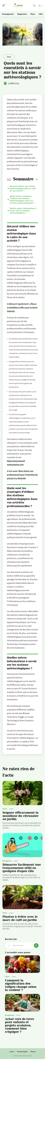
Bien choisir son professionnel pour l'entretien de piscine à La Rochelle (22, 475)
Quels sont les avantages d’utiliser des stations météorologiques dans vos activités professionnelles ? (22, 199)
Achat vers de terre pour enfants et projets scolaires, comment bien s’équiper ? (19, 1025)
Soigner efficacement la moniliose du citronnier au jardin (20, 816)
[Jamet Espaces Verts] (18, 5)
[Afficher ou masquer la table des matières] (36, 179)
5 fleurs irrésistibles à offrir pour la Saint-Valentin (22, 307)
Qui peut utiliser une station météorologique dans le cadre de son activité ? (23, 188)
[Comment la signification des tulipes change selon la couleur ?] (22, 964)
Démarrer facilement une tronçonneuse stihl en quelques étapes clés (21, 868)
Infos (9, 57)
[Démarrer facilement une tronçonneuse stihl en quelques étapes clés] (22, 845)
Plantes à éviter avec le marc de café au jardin (20, 918)
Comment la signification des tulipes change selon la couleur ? (20, 985)
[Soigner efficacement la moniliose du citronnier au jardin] (22, 793)
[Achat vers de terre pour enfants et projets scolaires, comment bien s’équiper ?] (22, 1003)
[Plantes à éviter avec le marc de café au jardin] (22, 897)
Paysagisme (7, 861)
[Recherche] (34, 6)
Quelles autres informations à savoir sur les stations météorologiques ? (23, 210)
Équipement (9, 1015)
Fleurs (4, 809)
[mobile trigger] (4, 5)
